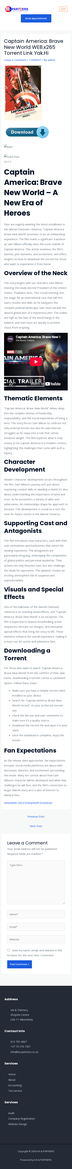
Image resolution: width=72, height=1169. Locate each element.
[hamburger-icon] (63, 9)
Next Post (36, 826)
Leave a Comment (15, 60)
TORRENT (35, 60)
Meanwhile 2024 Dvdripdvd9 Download (28, 803)
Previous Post (36, 816)
